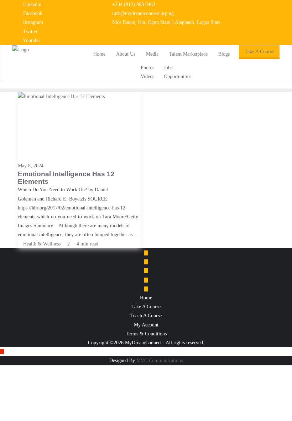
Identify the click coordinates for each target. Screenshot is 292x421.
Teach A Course (146, 315)
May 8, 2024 (30, 165)
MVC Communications (159, 360)
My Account (146, 325)
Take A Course (259, 51)
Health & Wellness (41, 244)
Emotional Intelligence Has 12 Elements (66, 177)
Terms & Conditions (146, 333)
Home (146, 297)
